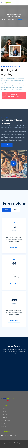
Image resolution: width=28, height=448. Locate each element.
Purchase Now (14, 247)
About (4, 411)
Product (5, 417)
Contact (4, 426)
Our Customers (6, 420)
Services (5, 414)
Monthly (7, 209)
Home (4, 408)
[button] (7, 145)
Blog (4, 423)
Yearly (15, 209)
